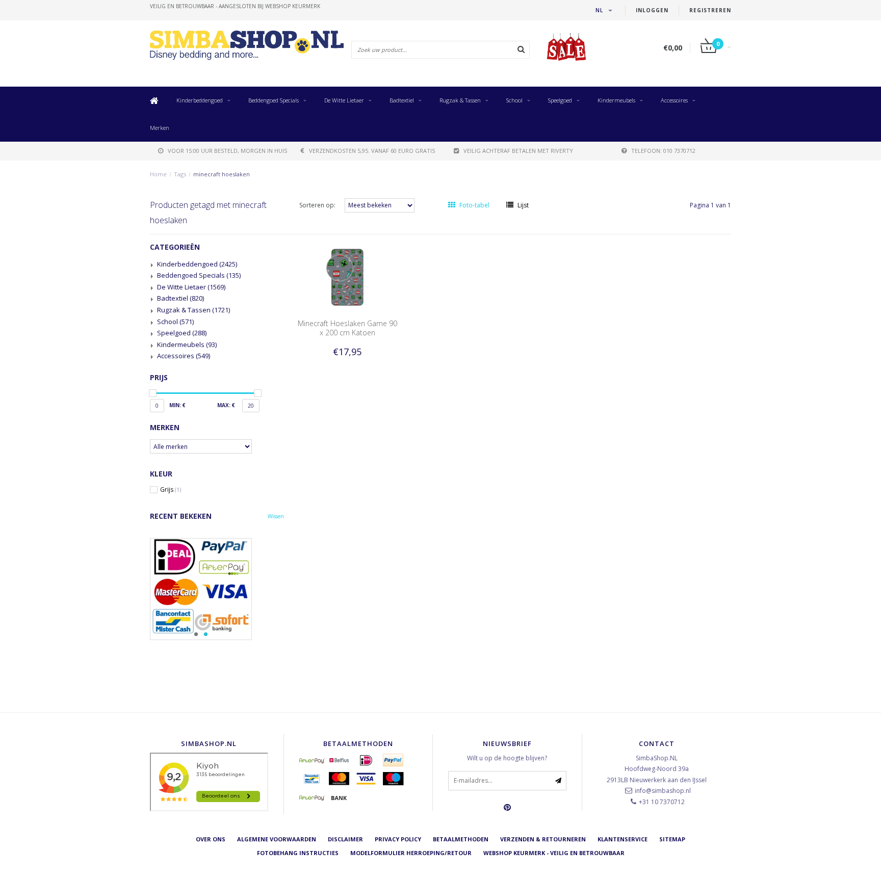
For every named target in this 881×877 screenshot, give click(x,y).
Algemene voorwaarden (276, 839)
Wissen (276, 516)
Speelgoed (560, 100)
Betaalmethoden (460, 839)
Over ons (210, 839)
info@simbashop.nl (663, 790)
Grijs (170, 489)
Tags (180, 174)
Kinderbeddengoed (199, 100)
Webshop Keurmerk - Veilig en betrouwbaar (554, 853)
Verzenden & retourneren (543, 839)
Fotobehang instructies (298, 853)
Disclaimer (345, 839)
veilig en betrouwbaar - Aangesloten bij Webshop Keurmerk (235, 6)
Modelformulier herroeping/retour (411, 853)
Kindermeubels (616, 100)
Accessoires (674, 100)
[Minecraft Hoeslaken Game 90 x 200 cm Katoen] (347, 276)
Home (158, 174)
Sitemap (672, 839)
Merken (159, 127)
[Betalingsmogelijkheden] (217, 589)
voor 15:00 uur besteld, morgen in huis (227, 150)
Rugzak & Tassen (460, 100)
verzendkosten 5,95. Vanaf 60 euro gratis (372, 150)
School (514, 100)
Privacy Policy (398, 839)
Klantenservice (622, 839)
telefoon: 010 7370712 (663, 150)
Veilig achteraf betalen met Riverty (518, 150)
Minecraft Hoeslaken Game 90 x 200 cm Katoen (347, 327)
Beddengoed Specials (273, 100)
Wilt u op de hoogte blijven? (507, 758)
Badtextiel (402, 100)
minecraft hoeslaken (221, 174)
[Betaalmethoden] (312, 760)
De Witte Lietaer (344, 100)
